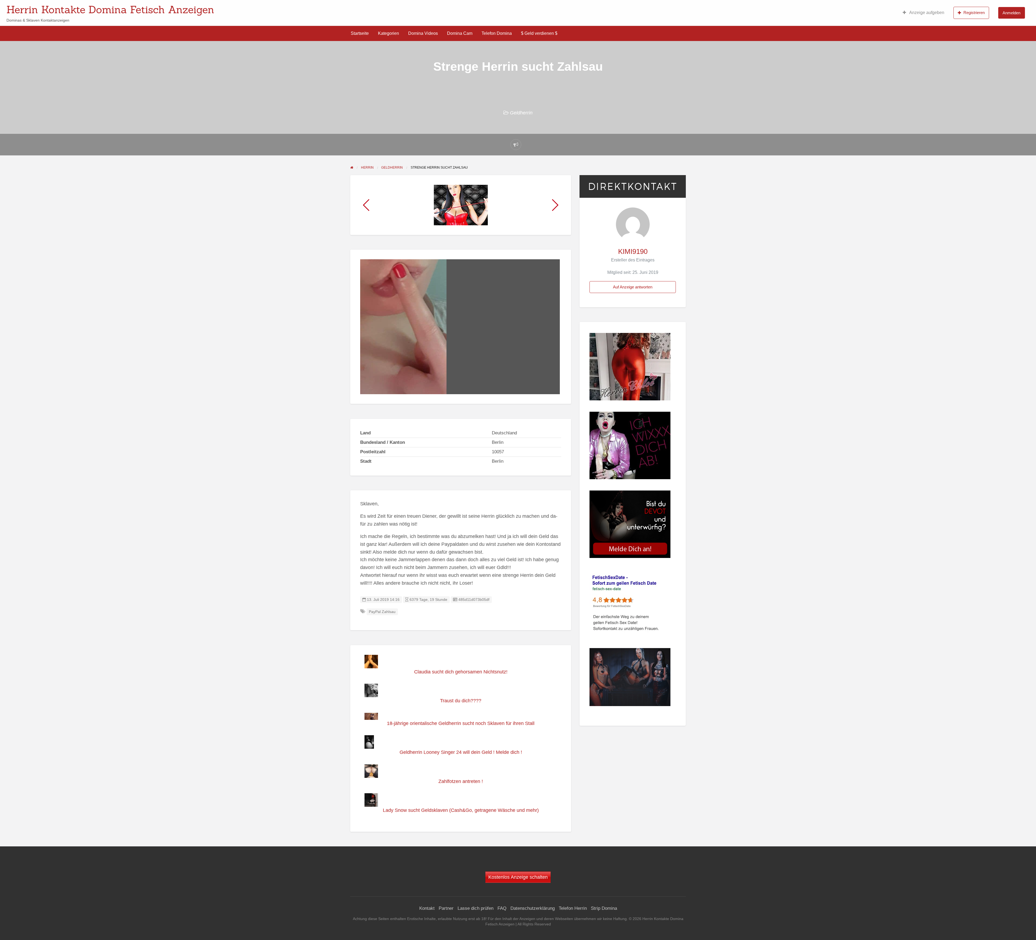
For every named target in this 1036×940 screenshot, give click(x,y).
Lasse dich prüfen (475, 908)
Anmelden (1011, 13)
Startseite (360, 33)
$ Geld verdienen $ (539, 33)
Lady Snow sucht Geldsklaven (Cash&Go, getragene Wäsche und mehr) (461, 810)
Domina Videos (423, 33)
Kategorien (388, 33)
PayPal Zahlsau (382, 612)
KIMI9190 (633, 251)
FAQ (501, 908)
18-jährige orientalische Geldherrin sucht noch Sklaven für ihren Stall (460, 723)
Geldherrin (521, 112)
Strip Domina (604, 908)
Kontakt (427, 908)
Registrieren (974, 12)
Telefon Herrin (573, 908)
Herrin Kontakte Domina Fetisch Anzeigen (110, 9)
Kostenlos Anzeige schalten (518, 877)
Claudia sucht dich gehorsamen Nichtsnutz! (460, 672)
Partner (446, 908)
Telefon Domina (497, 33)
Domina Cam (459, 33)
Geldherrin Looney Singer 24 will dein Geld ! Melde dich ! (461, 752)
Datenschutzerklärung (532, 908)
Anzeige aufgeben (926, 12)
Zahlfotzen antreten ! (460, 781)
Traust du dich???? (460, 700)
